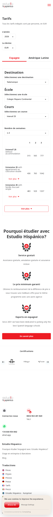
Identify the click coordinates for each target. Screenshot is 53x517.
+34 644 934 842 (9, 431)
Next (47, 362)
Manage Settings (27, 505)
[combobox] (9, 36)
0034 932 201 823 (34, 416)
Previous (3, 362)
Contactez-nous (10, 416)
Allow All (12, 505)
